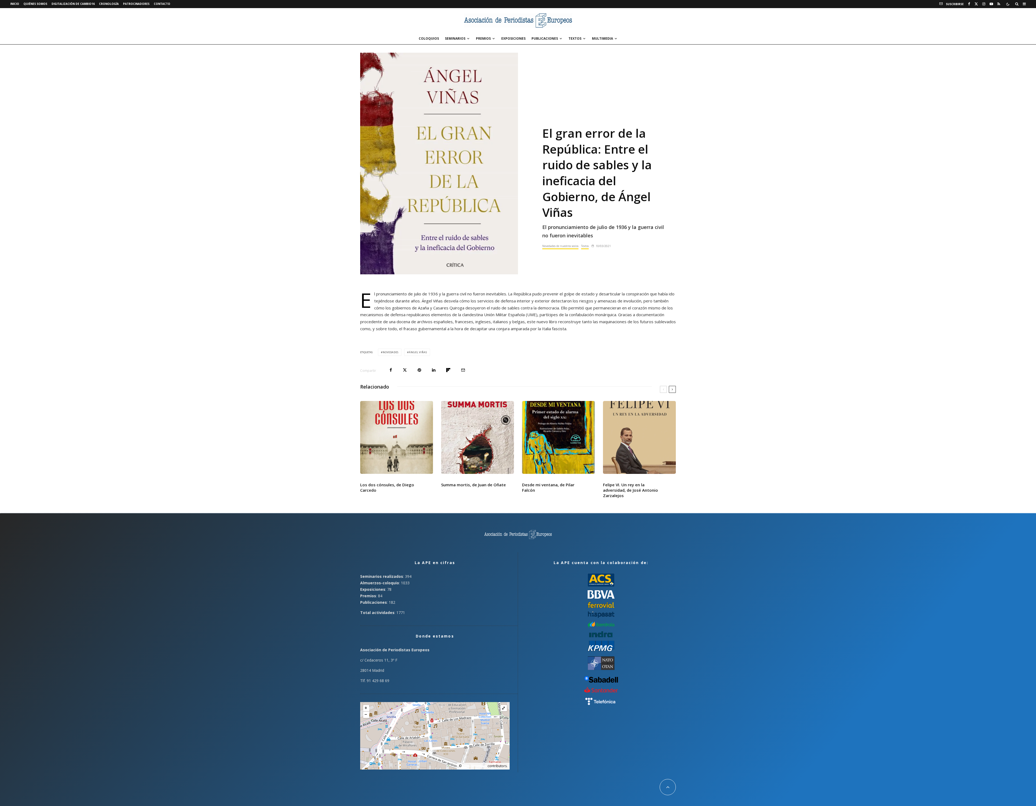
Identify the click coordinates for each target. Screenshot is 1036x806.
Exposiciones (513, 38)
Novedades (390, 352)
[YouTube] (991, 4)
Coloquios (429, 38)
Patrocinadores (136, 4)
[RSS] (998, 4)
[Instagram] (983, 4)
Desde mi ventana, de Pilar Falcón (548, 487)
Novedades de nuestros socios (560, 246)
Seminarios (455, 38)
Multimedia (602, 38)
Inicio (14, 4)
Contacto (162, 4)
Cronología (109, 4)
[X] (976, 4)
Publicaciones (544, 38)
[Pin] (419, 370)
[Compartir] (391, 370)
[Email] (463, 370)
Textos (574, 38)
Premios (483, 38)
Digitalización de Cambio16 (73, 4)
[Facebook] (969, 4)
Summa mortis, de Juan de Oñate (473, 484)
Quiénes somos (35, 4)
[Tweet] (405, 370)
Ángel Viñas (418, 352)
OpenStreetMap (474, 766)
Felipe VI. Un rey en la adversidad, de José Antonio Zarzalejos (630, 490)
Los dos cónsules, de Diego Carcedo (387, 487)
